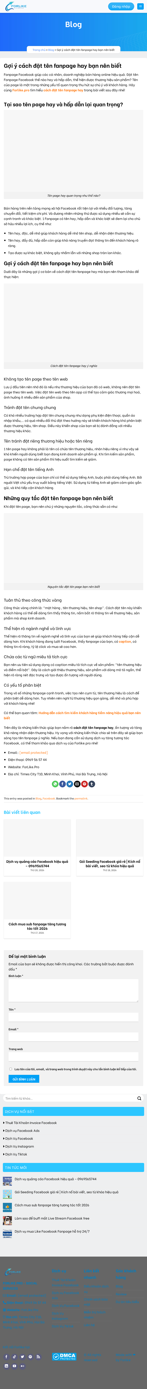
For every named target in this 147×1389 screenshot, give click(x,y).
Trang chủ (39, 49)
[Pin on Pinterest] (84, 784)
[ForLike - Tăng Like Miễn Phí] (23, 6)
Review (121, 1294)
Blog (51, 49)
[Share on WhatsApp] (55, 784)
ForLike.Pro (29, 1309)
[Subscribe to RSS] (38, 1357)
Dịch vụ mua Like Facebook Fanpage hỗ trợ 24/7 (52, 1231)
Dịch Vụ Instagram (19, 1146)
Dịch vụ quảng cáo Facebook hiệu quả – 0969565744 (55, 1178)
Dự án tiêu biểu (127, 1301)
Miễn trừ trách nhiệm (94, 1314)
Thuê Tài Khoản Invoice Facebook (31, 1122)
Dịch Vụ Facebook (19, 1138)
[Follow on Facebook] (6, 1357)
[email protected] (34, 752)
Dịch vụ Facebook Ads (22, 1130)
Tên (12, 1009)
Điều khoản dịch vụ (96, 1288)
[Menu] (140, 6)
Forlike (125, 1359)
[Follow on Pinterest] (30, 1357)
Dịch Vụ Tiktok (16, 1154)
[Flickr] (22, 1366)
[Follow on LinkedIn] (6, 1366)
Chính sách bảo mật (96, 1301)
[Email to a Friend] (77, 784)
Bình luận (16, 976)
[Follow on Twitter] (22, 1357)
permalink (80, 798)
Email (14, 1029)
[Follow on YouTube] (14, 1366)
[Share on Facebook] (62, 784)
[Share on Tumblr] (91, 784)
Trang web (16, 1049)
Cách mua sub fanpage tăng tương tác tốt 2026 (52, 1205)
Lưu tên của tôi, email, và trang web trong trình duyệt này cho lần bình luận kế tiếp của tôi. (76, 1069)
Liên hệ (89, 1324)
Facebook (49, 798)
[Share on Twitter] (69, 784)
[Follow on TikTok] (14, 1357)
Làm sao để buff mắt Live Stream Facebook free (52, 1218)
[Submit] (139, 1098)
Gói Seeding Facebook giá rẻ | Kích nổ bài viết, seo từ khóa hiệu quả (66, 1192)
